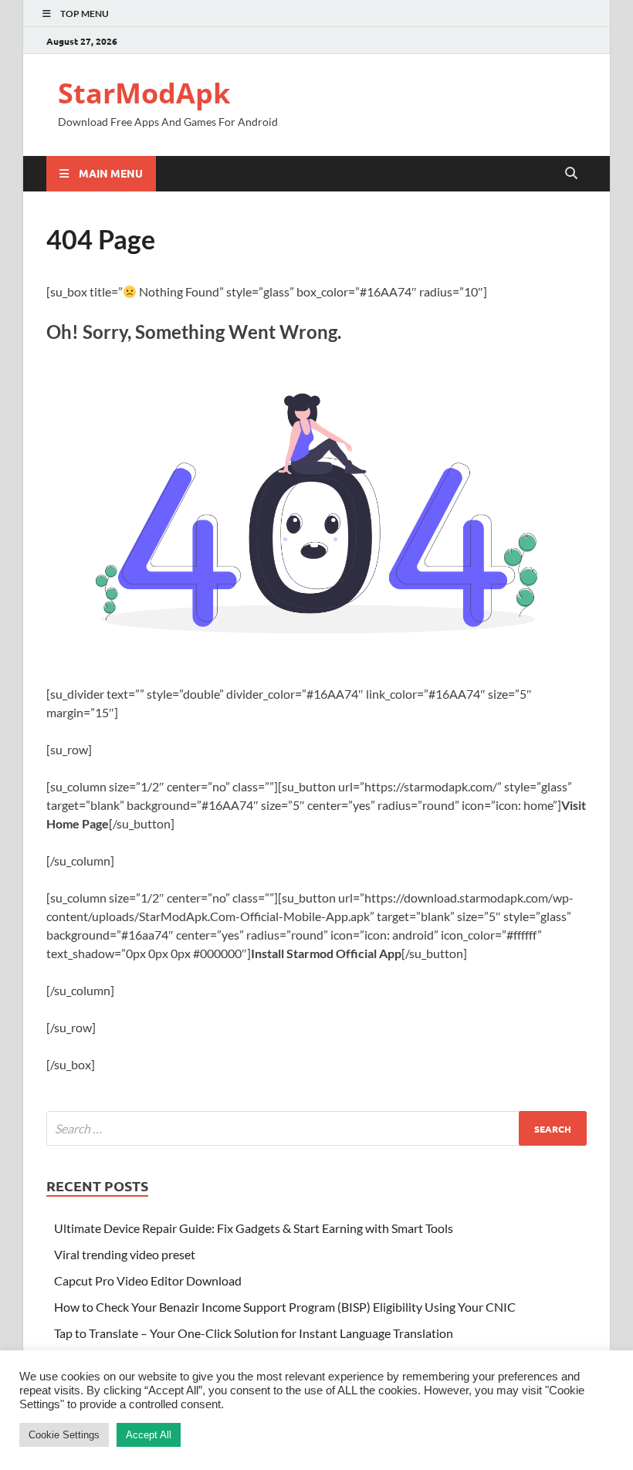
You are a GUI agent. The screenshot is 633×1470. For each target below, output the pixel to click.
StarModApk (144, 93)
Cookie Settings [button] (64, 1435)
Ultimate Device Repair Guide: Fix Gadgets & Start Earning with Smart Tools (253, 1228)
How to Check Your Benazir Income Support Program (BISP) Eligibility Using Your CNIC (285, 1306)
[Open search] (571, 173)
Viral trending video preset (124, 1254)
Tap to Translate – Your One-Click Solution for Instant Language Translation (253, 1333)
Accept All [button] (148, 1435)
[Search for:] (316, 1128)
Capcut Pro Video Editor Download (148, 1280)
